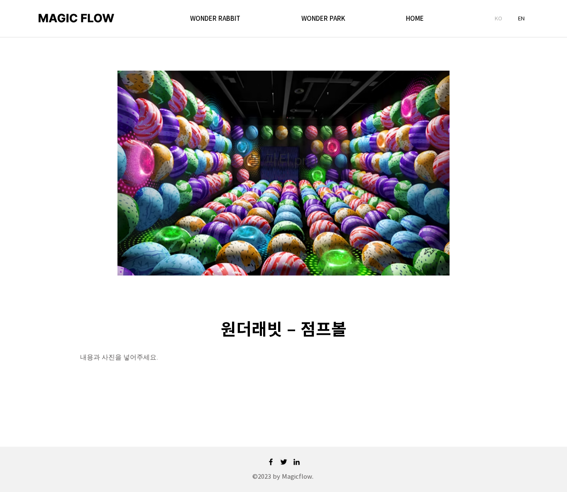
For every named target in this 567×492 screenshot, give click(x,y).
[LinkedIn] (296, 462)
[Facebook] (270, 462)
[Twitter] (283, 462)
